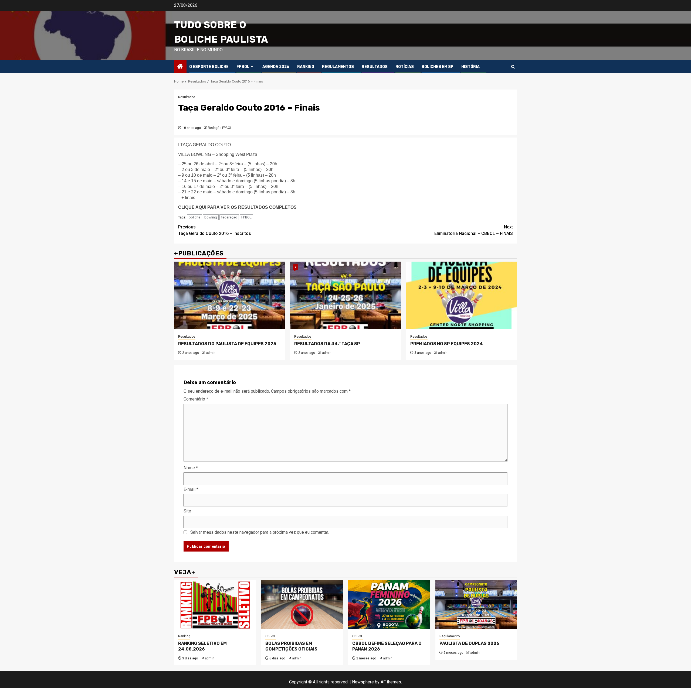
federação (229, 217)
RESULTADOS (375, 66)
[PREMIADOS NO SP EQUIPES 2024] (461, 295)
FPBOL (242, 66)
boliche (194, 217)
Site (187, 511)
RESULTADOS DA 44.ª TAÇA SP (327, 343)
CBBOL (270, 636)
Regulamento (449, 636)
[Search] (513, 66)
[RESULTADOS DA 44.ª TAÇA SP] (345, 295)
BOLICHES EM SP (437, 66)
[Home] (180, 67)
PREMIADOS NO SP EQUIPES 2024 (446, 343)
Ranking (184, 636)
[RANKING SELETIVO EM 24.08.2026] (215, 604)
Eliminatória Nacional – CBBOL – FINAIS (473, 230)
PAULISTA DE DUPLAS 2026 (469, 643)
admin (210, 353)
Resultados (186, 97)
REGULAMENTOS (338, 66)
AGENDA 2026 (275, 66)
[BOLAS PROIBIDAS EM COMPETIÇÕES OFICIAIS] (302, 604)
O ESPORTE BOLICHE (209, 66)
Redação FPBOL (220, 128)
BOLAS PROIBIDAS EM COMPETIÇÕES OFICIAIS (291, 646)
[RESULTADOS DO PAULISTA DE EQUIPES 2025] (229, 295)
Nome (191, 467)
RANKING (305, 66)
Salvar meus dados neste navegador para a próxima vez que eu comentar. (259, 532)
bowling (210, 217)
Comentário (196, 399)
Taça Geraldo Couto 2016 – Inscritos (214, 230)
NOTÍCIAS (404, 66)
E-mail (191, 489)
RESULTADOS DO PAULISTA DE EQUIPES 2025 (227, 343)
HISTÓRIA (470, 66)
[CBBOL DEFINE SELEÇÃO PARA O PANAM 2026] (389, 604)
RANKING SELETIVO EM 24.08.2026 (202, 646)
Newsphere (363, 681)
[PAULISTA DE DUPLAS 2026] (476, 604)
